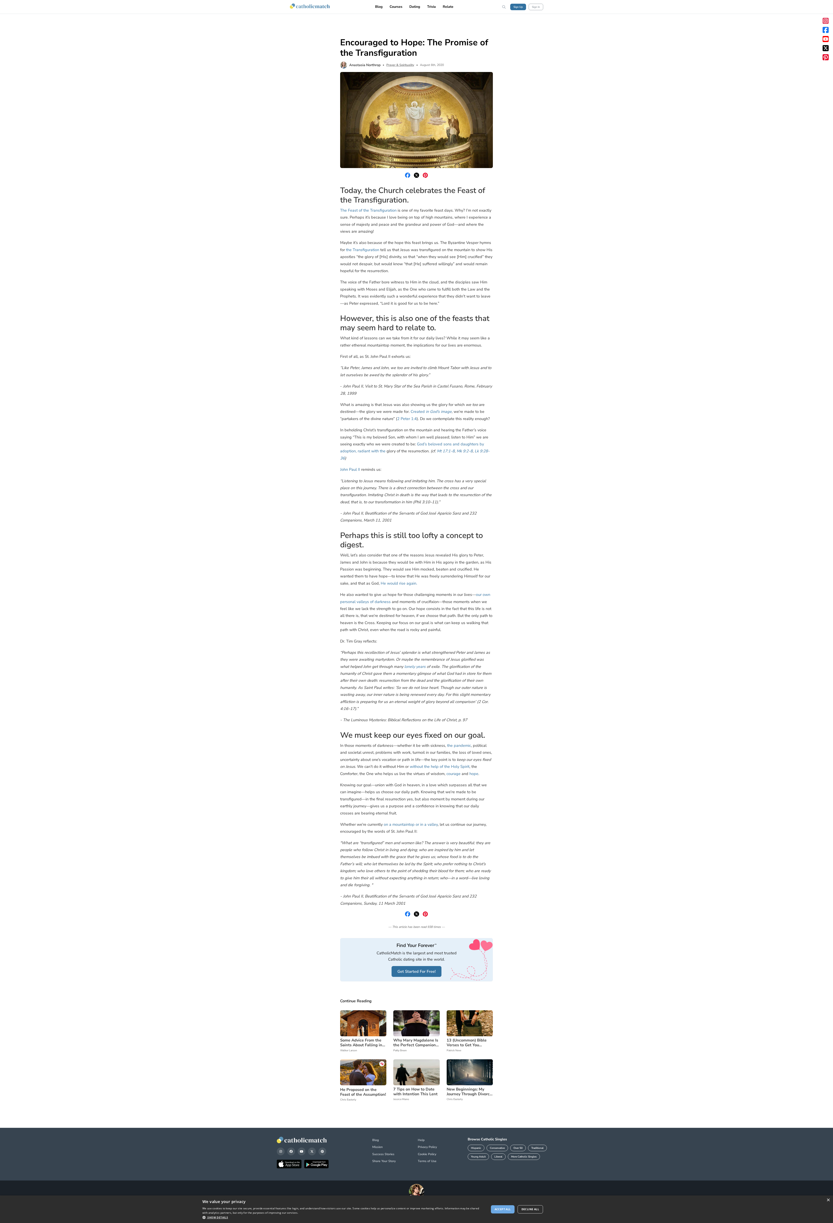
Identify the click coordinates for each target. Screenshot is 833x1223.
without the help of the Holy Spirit (439, 766)
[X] (312, 1151)
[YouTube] (301, 1151)
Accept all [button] (503, 1209)
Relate (448, 6)
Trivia (431, 6)
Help (421, 1140)
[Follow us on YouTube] (826, 39)
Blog (379, 6)
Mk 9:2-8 (465, 451)
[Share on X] (416, 175)
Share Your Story (384, 1161)
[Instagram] (281, 1151)
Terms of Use (427, 1161)
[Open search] (504, 7)
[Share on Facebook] (407, 175)
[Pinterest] (322, 1151)
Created (431, 411)
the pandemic (459, 745)
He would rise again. (399, 583)
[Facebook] (291, 1151)
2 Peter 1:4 (407, 418)
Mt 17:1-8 (446, 451)
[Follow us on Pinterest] (826, 57)
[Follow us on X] (826, 48)
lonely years (415, 666)
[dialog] (416, 1209)
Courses (396, 6)
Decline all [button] (530, 1209)
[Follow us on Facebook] (826, 29)
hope (473, 773)
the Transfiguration (362, 249)
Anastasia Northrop (364, 65)
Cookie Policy (427, 1154)
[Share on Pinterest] (425, 175)
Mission (377, 1147)
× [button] (828, 1200)
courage (453, 773)
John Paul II (350, 469)
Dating (414, 6)
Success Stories (383, 1154)
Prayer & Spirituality (400, 65)
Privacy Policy (427, 1147)
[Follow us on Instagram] (826, 20)
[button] (341, 1217)
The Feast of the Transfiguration (368, 210)
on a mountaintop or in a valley (411, 824)
